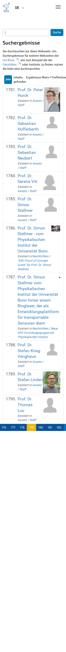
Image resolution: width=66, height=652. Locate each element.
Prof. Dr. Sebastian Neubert (27, 152)
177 (13, 427)
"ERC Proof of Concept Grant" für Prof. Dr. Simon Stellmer (34, 265)
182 (59, 427)
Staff (21, 105)
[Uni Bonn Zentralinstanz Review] (6, 7)
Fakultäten (10, 64)
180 (40, 427)
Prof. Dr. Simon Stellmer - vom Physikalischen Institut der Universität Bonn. (33, 240)
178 (22, 427)
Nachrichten (40, 256)
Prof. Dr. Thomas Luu (25, 405)
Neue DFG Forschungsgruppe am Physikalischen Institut (38, 333)
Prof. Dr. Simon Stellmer (25, 205)
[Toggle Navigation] (58, 7)
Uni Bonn (8, 60)
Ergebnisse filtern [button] (37, 77)
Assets (37, 100)
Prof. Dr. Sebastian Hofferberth (28, 123)
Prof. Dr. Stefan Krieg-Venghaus (29, 351)
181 (50, 427)
